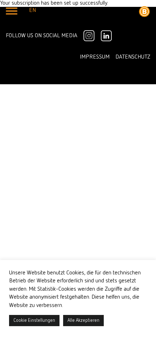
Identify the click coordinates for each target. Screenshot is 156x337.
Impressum (95, 57)
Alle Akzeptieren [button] (83, 320)
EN (32, 10)
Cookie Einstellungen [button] (34, 320)
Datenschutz (132, 57)
